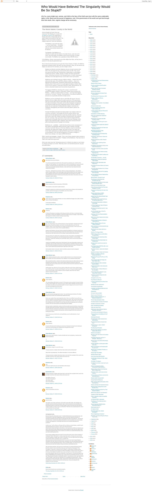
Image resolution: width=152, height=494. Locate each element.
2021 (91, 49)
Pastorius (48, 196)
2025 (91, 41)
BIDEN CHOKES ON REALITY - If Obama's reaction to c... (98, 297)
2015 (91, 60)
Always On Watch (93, 446)
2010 (91, 69)
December (93, 75)
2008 (91, 73)
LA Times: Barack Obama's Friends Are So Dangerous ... (99, 111)
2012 (91, 66)
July (92, 423)
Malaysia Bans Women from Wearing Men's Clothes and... (99, 370)
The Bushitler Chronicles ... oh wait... (99, 157)
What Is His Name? (95, 101)
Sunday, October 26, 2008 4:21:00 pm (54, 217)
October (93, 78)
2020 (91, 51)
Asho (47, 467)
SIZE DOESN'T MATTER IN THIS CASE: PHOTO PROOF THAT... (99, 183)
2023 (91, 45)
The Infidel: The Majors (96, 361)
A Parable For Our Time (96, 277)
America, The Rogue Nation (97, 232)
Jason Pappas (93, 457)
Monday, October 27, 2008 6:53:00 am (54, 341)
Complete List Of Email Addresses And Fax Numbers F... (99, 289)
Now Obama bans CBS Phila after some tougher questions (99, 247)
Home (64, 476)
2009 (91, 71)
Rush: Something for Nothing (97, 305)
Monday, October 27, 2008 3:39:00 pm (54, 409)
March (92, 430)
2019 (91, 53)
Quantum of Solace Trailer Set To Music (99, 252)
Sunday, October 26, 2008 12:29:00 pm (54, 204)
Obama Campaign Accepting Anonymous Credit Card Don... (98, 367)
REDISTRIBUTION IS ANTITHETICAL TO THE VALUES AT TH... (99, 200)
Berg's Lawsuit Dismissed (96, 295)
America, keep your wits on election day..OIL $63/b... (98, 263)
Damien (47, 208)
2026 (91, 40)
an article (44, 35)
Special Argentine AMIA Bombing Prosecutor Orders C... (98, 405)
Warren (93, 467)
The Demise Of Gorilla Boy (96, 286)
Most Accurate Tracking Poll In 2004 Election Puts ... (98, 387)
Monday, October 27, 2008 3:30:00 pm (54, 394)
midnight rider (93, 470)
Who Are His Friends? (95, 91)
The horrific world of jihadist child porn (99, 312)
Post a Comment (47, 473)
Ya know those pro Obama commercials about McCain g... (99, 375)
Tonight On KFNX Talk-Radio (97, 394)
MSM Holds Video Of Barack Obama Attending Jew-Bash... (99, 310)
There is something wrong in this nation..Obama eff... (98, 108)
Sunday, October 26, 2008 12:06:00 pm (54, 192)
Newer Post (45, 476)
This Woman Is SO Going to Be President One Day (97, 180)
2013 (91, 64)
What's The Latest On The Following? (99, 392)
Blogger (81, 490)
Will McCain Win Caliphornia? (97, 284)
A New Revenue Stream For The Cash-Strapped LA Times (99, 188)
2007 (91, 436)
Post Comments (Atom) (53, 478)
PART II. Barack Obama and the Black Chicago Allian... (99, 234)
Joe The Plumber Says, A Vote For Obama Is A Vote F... (98, 212)
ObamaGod (93, 291)
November (93, 77)
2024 (91, 43)
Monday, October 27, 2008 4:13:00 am (54, 288)
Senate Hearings (92, 28)
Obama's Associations (95, 332)
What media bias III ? (95, 407)
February (93, 432)
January (93, 434)
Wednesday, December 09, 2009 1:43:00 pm (55, 463)
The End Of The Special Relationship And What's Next (99, 134)
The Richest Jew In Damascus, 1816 (99, 96)
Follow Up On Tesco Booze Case (98, 185)
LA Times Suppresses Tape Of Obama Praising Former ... (99, 206)
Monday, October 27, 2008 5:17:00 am (54, 329)
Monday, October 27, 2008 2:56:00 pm (54, 367)
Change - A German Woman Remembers (97, 99)
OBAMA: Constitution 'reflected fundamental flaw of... (97, 254)
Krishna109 (93, 459)
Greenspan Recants (95, 317)
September (93, 419)
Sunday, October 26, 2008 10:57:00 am (54, 178)
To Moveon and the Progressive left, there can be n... (98, 275)
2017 (91, 56)
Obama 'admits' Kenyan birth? (97, 378)
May (92, 426)
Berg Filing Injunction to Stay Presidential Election (97, 131)
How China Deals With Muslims (98, 356)
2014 (91, 62)
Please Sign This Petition (96, 352)
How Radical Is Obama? (96, 279)
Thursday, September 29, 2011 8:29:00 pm (55, 471)
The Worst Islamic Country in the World (99, 301)
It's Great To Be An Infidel (96, 293)
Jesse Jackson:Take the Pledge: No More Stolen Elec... (98, 260)
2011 (91, 68)
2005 (91, 440)
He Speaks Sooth (95, 409)
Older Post (82, 476)
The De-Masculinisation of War (97, 299)
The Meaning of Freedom (96, 327)
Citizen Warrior (49, 222)
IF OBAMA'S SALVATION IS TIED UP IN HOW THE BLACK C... (99, 146)
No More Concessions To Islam (97, 303)
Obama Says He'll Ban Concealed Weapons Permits (98, 89)
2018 (91, 55)
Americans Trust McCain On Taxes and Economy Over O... (99, 128)
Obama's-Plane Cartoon (96, 83)
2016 (91, 58)
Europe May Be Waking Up (97, 379)
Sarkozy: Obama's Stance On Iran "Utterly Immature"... (98, 224)
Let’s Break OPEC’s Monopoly (97, 399)
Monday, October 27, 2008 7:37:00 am (54, 358)
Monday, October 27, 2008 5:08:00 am (54, 317)
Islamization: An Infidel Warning (97, 113)
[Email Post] (61, 148)
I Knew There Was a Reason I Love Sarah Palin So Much (98, 272)
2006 (91, 438)
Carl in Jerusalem (93, 451)
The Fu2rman (94, 463)
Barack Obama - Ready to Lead (98, 177)
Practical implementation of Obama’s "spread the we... (99, 221)
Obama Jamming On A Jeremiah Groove (99, 384)
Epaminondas (49, 182)
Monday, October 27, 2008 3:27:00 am (54, 250)
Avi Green (93, 448)
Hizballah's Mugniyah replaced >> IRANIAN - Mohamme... (98, 338)
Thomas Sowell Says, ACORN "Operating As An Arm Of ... (97, 194)
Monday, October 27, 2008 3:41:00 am (54, 273)
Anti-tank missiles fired (96, 105)
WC (92, 465)
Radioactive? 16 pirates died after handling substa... (98, 119)
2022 (91, 47)
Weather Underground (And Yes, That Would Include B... (99, 390)
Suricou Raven (49, 158)
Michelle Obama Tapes (96, 354)
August (92, 421)
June (92, 424)
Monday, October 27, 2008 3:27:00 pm (54, 383)
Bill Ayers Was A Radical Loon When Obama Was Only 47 (99, 330)
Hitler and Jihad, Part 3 (96, 307)
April (92, 428)
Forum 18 (50, 35)
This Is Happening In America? (97, 414)
